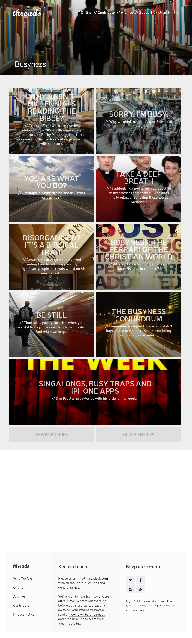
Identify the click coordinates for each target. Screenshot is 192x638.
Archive (127, 12)
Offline (86, 12)
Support (145, 12)
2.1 (43, 15)
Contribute (106, 12)
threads (27, 13)
